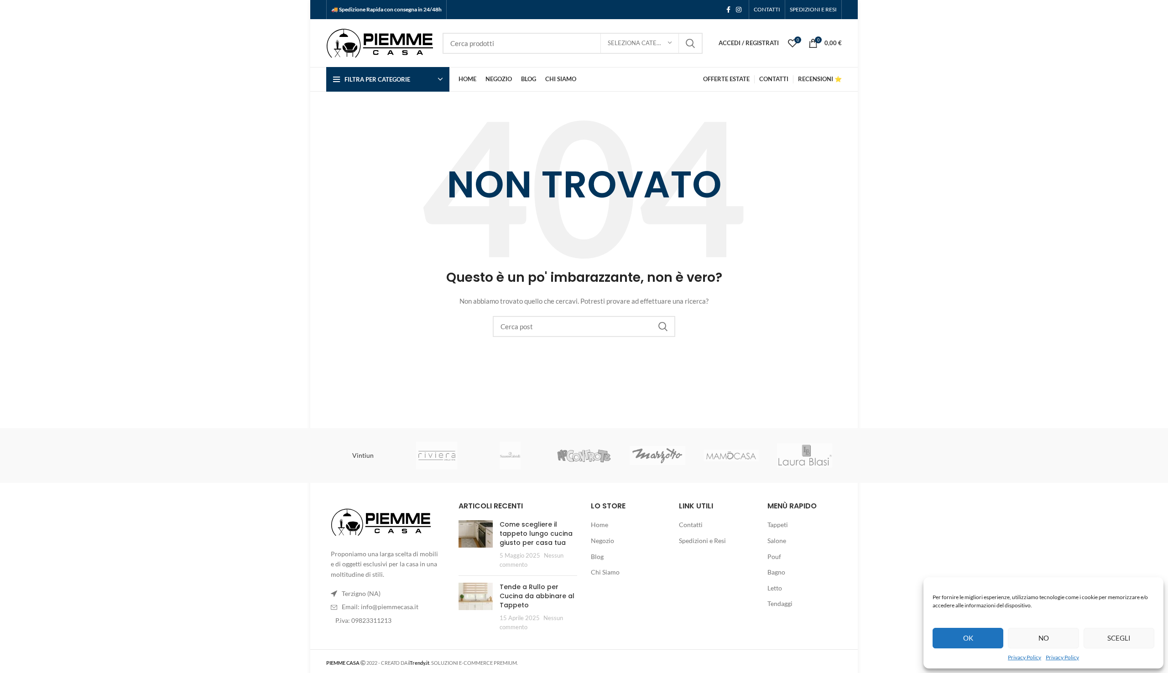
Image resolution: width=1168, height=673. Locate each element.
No (1043, 638)
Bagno (776, 572)
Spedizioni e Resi (702, 540)
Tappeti (777, 524)
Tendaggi (780, 603)
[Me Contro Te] (583, 455)
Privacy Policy (1024, 657)
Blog (597, 556)
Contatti (691, 524)
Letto (774, 588)
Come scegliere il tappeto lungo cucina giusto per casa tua (536, 533)
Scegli (1119, 638)
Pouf (774, 556)
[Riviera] (436, 455)
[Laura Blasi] (804, 455)
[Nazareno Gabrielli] (510, 455)
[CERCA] (690, 43)
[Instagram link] (738, 10)
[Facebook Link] (728, 10)
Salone (776, 540)
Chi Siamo (605, 572)
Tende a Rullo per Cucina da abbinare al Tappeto (537, 595)
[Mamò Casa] (731, 455)
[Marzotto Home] (657, 456)
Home (599, 524)
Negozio (602, 540)
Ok (968, 638)
